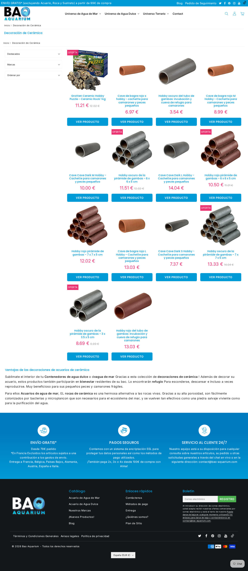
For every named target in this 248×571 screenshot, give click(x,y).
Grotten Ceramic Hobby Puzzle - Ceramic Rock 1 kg (88, 97)
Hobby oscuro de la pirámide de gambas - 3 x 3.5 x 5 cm (87, 334)
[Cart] (242, 13)
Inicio (7, 25)
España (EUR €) (122, 555)
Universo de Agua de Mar (81, 13)
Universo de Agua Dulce (120, 13)
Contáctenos (134, 497)
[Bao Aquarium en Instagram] (234, 3)
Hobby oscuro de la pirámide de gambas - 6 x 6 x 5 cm (132, 178)
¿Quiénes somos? (137, 516)
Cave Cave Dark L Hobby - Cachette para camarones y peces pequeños (176, 178)
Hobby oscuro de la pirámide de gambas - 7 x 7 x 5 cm (220, 254)
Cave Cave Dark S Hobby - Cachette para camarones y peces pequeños (176, 254)
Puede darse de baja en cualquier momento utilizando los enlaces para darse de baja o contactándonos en (208, 515)
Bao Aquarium (30, 546)
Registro (227, 499)
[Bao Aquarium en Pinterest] (229, 3)
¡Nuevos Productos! (81, 516)
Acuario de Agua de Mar (84, 497)
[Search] (226, 13)
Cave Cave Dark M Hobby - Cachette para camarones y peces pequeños (87, 178)
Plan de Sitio (134, 523)
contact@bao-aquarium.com (197, 520)
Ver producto (87, 121)
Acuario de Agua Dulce (84, 504)
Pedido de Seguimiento (201, 3)
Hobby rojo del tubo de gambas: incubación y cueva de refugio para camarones (132, 335)
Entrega (131, 510)
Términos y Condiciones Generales (36, 536)
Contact (178, 13)
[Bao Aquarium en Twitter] (220, 3)
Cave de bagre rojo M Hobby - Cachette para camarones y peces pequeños (221, 101)
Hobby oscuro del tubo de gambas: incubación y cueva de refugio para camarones (176, 101)
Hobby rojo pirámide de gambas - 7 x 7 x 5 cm (88, 252)
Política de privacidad (95, 536)
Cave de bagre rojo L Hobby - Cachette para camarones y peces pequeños (132, 256)
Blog (180, 3)
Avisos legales (70, 536)
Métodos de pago (137, 504)
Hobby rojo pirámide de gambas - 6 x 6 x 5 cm (221, 176)
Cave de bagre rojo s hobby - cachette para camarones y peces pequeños (132, 101)
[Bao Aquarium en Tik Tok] (244, 3)
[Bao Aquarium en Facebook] (225, 3)
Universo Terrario (154, 13)
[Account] (234, 13)
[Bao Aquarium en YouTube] (239, 3)
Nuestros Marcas (80, 510)
